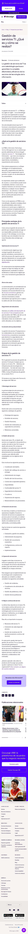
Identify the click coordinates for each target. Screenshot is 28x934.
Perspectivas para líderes (17, 29)
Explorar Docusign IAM (14, 770)
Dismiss (21, 8)
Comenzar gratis (14, 764)
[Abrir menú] (2, 17)
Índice (3, 103)
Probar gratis (21, 17)
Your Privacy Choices (13, 927)
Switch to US (8, 8)
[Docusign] (9, 17)
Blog (7, 29)
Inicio (3, 29)
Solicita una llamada (14, 682)
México (10, 905)
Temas (23, 22)
